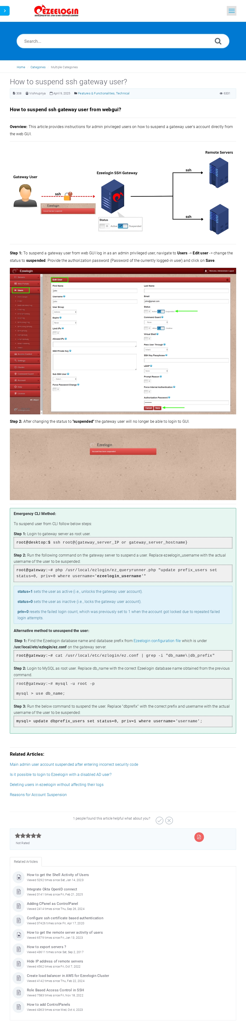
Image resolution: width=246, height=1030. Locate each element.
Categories (38, 67)
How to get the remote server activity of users (65, 932)
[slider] (28, 836)
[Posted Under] (75, 93)
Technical (123, 93)
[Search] (218, 41)
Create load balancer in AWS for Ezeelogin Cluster (68, 976)
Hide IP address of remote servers (55, 961)
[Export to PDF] (199, 837)
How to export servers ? (46, 947)
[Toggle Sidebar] (5, 11)
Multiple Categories (64, 67)
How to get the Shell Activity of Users (58, 875)
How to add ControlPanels (48, 1004)
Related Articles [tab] (26, 862)
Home (21, 67)
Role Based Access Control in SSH (55, 990)
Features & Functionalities (96, 93)
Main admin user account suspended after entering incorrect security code (74, 764)
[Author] (27, 93)
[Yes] (158, 819)
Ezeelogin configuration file (157, 640)
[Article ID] (14, 93)
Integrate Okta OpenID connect (52, 889)
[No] (168, 819)
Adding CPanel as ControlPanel (52, 903)
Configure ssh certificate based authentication (65, 918)
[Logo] (56, 11)
